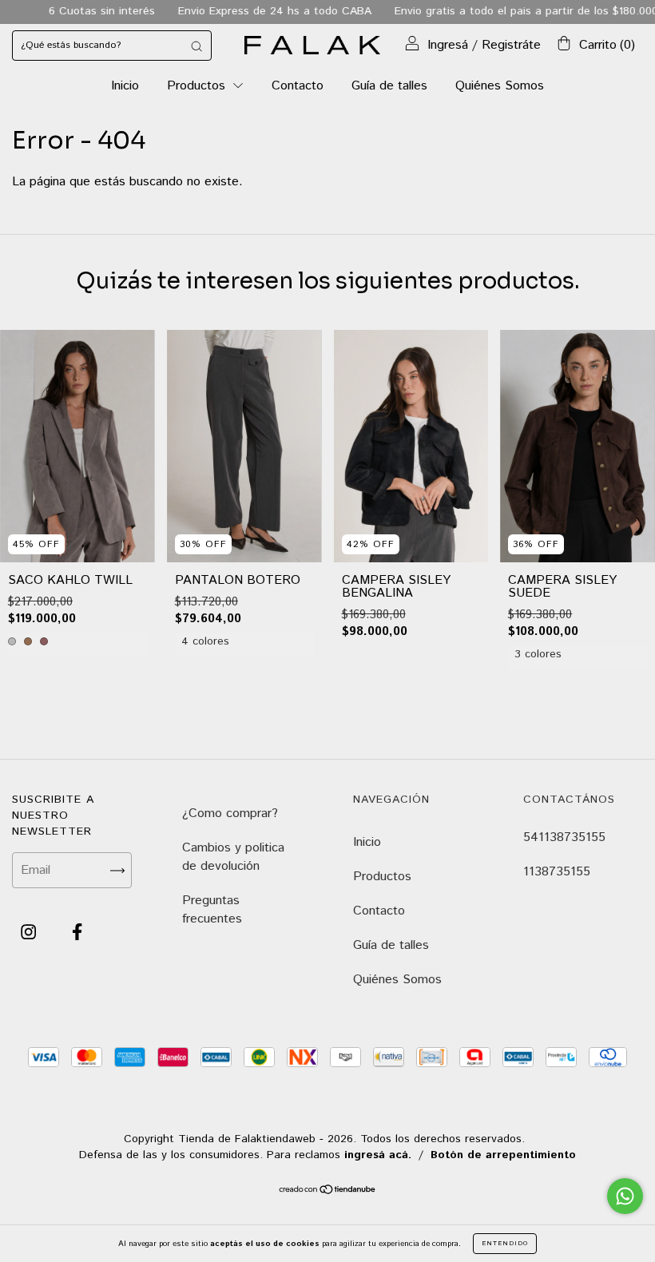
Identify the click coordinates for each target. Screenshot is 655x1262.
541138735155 (564, 837)
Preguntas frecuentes (212, 909)
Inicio (125, 86)
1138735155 (556, 872)
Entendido (505, 1243)
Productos (198, 86)
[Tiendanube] (328, 1191)
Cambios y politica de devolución (233, 857)
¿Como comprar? (230, 813)
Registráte (511, 45)
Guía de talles (389, 86)
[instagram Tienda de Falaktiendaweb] (30, 933)
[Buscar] (196, 45)
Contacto (298, 86)
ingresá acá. (377, 1155)
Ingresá (447, 45)
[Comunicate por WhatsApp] (625, 1196)
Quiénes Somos (499, 86)
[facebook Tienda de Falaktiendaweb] (77, 933)
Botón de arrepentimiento (503, 1155)
